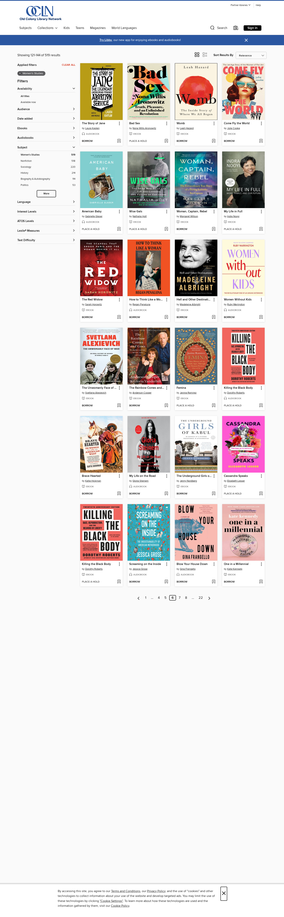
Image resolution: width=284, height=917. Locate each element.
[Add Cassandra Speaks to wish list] (260, 493)
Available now (28, 102)
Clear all (68, 65)
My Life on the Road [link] (142, 476)
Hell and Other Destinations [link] (194, 299)
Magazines (98, 28)
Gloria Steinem (141, 480)
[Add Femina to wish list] (213, 405)
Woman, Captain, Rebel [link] (192, 211)
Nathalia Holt (140, 216)
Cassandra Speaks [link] (236, 476)
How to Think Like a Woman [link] (147, 299)
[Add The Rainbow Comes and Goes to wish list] (166, 405)
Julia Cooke (233, 128)
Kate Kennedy (234, 569)
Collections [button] (46, 28)
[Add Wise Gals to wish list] (166, 229)
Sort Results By (223, 55)
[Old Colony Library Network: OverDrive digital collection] (40, 13)
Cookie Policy (120, 906)
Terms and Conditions (125, 891)
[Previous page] (138, 597)
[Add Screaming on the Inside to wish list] (166, 581)
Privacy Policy (156, 891)
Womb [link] (181, 123)
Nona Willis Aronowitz (144, 128)
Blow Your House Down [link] (192, 564)
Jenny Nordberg (188, 480)
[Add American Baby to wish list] (118, 229)
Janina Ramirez (188, 392)
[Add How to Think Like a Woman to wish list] (166, 317)
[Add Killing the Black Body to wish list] (260, 405)
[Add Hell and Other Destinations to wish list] (213, 317)
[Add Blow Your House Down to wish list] (213, 581)
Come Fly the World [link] (237, 123)
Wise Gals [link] (135, 211)
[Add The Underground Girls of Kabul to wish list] (213, 493)
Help (258, 5)
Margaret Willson (189, 216)
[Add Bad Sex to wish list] (166, 141)
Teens (80, 28)
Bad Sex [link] (134, 123)
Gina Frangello (188, 569)
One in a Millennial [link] (236, 564)
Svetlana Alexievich (95, 392)
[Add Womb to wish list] (213, 141)
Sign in (252, 28)
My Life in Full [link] (233, 211)
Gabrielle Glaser (93, 216)
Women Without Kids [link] (238, 299)
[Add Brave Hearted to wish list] (118, 493)
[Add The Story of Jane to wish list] (118, 141)
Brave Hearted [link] (91, 476)
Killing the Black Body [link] (238, 388)
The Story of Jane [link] (93, 123)
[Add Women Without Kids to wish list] (260, 317)
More (46, 193)
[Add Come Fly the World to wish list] (260, 141)
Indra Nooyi (233, 216)
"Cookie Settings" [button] (111, 901)
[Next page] (209, 597)
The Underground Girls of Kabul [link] (194, 476)
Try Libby (105, 40)
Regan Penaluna (141, 304)
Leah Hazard (187, 128)
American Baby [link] (92, 211)
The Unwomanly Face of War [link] (99, 388)
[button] (241, 5)
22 (201, 598)
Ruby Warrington (236, 304)
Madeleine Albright (190, 304)
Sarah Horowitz (93, 304)
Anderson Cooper (142, 392)
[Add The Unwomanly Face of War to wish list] (118, 405)
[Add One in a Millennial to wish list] (260, 581)
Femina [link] (181, 388)
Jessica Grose (140, 569)
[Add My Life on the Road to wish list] (166, 493)
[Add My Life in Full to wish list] (260, 229)
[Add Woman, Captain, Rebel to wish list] (213, 229)
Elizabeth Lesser (236, 480)
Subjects (25, 28)
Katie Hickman (93, 480)
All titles (25, 96)
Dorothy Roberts (236, 392)
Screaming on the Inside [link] (145, 564)
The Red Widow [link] (92, 299)
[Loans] (236, 28)
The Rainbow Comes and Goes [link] (147, 388)
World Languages (124, 28)
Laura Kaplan (92, 128)
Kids (67, 28)
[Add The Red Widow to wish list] (118, 317)
